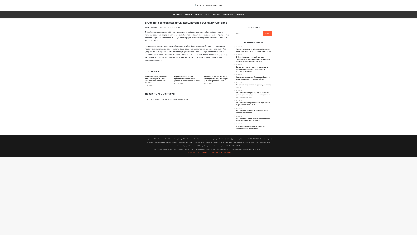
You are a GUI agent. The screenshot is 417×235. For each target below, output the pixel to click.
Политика (216, 14)
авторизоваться (182, 99)
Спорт (207, 14)
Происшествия (228, 14)
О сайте (189, 153)
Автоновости (177, 14)
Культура (188, 14)
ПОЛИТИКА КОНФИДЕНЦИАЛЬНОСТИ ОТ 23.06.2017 (212, 153)
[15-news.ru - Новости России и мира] (208, 5)
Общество (198, 14)
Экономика (240, 14)
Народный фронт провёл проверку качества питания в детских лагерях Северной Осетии (187, 79)
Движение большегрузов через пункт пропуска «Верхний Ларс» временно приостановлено (216, 79)
